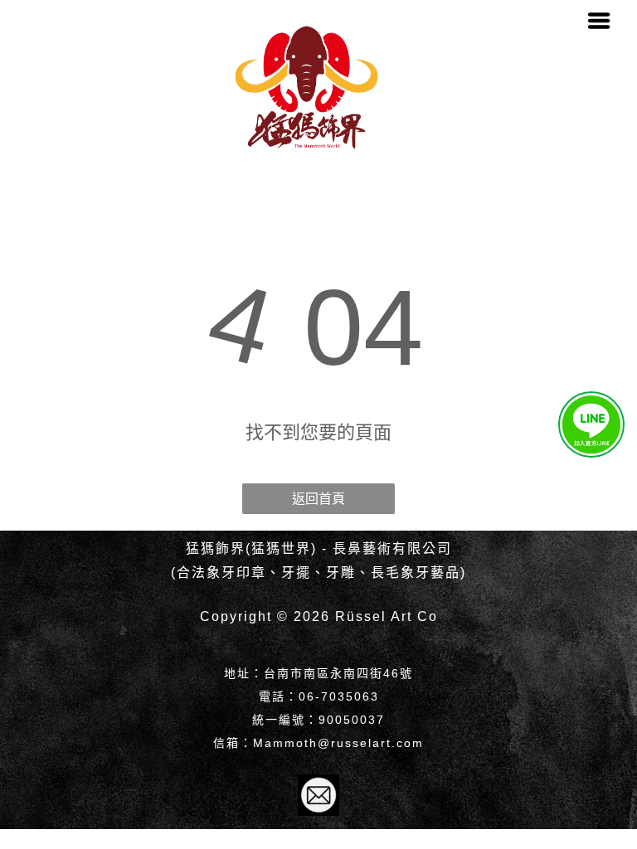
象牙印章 (236, 572)
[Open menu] (598, 20)
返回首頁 (318, 499)
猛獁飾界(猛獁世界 (248, 548)
